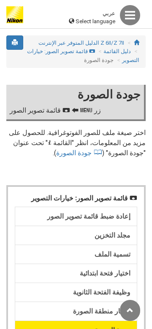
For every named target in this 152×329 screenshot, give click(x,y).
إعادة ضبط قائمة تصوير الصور (88, 216)
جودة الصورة (74, 153)
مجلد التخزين (112, 235)
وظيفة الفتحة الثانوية (101, 292)
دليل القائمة (117, 51)
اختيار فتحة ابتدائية (105, 273)
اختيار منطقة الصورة (101, 311)
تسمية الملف (112, 254)
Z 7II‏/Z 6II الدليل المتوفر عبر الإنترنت (81, 43)
